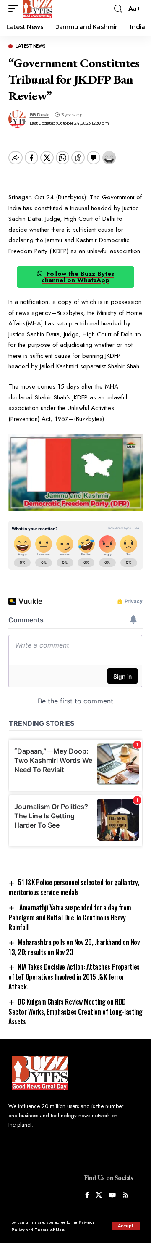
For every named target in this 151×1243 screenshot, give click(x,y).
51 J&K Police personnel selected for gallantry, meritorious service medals (73, 887)
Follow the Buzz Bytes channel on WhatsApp (78, 277)
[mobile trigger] (15, 9)
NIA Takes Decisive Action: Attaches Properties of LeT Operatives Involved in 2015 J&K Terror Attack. (74, 977)
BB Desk (39, 115)
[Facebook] (87, 1196)
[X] (98, 1196)
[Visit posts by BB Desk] (17, 119)
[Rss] (125, 1196)
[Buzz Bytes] (37, 9)
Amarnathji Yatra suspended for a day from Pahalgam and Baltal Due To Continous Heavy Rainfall (69, 917)
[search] (118, 9)
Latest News (31, 46)
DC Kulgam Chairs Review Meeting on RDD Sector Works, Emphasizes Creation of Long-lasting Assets (75, 1011)
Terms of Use (49, 1230)
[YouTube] (112, 1196)
